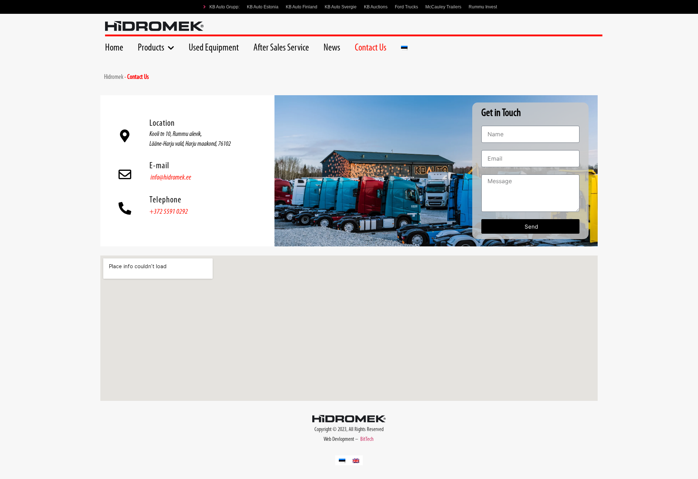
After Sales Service (281, 48)
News (332, 48)
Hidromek (113, 77)
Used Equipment (214, 48)
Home (114, 48)
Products (151, 48)
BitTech (367, 439)
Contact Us (370, 48)
